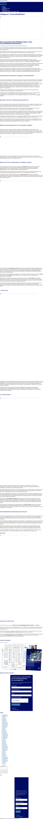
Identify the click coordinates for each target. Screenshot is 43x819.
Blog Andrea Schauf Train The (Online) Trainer (10, 11)
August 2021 (4, 750)
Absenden (18, 811)
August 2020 (4, 761)
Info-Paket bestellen (15, 704)
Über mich (4, 7)
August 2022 (4, 738)
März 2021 (4, 754)
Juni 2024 (4, 716)
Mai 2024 (4, 717)
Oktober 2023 (4, 724)
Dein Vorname (14, 685)
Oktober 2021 (4, 748)
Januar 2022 (4, 745)
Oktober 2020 (4, 759)
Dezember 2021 (5, 746)
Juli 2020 (3, 762)
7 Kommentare (23, 45)
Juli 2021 (3, 751)
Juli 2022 (3, 739)
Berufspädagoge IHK (6, 8)
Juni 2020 (4, 763)
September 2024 (5, 715)
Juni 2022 (4, 740)
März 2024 (4, 719)
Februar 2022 (4, 744)
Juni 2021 (4, 752)
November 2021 (5, 747)
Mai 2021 (4, 753)
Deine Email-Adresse (20, 802)
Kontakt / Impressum (6, 10)
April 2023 (4, 730)
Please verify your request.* (16, 697)
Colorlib (9, 818)
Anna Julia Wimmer (17, 45)
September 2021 (5, 749)
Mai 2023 (4, 729)
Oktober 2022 (4, 736)
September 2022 (5, 737)
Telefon (12, 693)
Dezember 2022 (5, 734)
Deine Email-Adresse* (15, 689)
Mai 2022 (4, 741)
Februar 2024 (4, 720)
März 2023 (4, 731)
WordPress (17, 818)
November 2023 (5, 723)
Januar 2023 (4, 733)
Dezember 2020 (5, 757)
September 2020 (5, 760)
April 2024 (4, 718)
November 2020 (5, 758)
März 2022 (4, 743)
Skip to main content (3, 0)
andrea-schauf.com (3, 2)
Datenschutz (4, 9)
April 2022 (4, 742)
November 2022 (5, 735)
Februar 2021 (4, 755)
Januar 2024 (4, 721)
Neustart (3, 6)
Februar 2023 (4, 732)
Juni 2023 (4, 728)
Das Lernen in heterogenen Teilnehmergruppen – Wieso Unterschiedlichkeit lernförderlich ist (16, 42)
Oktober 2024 (4, 714)
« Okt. (1, 775)
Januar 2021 (4, 756)
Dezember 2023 (5, 722)
